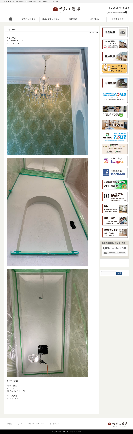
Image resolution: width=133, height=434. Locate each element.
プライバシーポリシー (36, 424)
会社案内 (9, 424)
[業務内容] (73, 19)
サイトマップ (54, 424)
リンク (20, 424)
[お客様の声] (95, 19)
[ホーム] (15, 19)
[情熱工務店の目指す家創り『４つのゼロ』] (28, 19)
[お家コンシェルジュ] (50, 19)
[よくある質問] (118, 19)
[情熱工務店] (66, 13)
